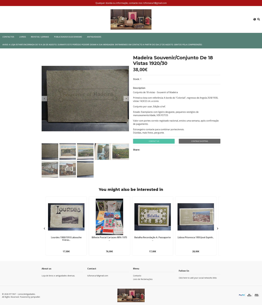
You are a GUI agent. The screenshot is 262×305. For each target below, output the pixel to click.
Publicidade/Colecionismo (68, 36)
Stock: (136, 79)
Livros (22, 36)
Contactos (8, 36)
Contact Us (154, 141)
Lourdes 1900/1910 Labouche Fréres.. (66, 238)
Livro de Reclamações (143, 279)
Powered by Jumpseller (30, 297)
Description (139, 87)
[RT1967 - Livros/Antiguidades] (131, 19)
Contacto (137, 275)
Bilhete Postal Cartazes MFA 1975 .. (109, 238)
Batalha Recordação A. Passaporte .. (152, 238)
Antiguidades (94, 36)
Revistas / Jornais (40, 36)
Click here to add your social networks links (198, 278)
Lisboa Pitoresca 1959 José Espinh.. (196, 237)
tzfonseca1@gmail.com (97, 275)
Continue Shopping (199, 141)
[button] (254, 19)
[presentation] (44, 98)
